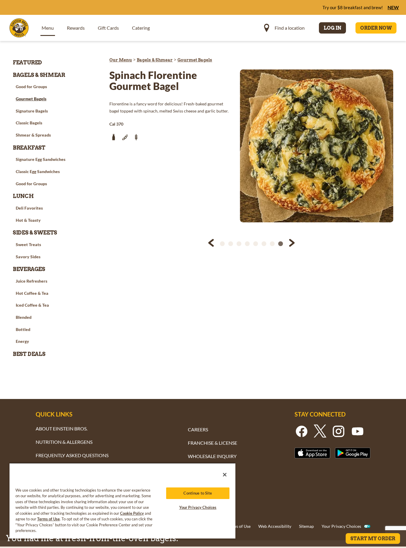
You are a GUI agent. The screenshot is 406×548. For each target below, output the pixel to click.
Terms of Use (239, 526)
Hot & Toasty (28, 220)
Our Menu (120, 60)
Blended (24, 317)
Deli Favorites (29, 207)
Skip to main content (36, 6)
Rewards (76, 28)
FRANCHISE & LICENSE (212, 443)
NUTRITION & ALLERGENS (64, 442)
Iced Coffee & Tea (32, 305)
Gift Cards (108, 28)
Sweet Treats (28, 244)
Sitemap (306, 526)
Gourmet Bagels (194, 60)
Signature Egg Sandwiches (40, 159)
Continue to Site (197, 493)
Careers (198, 429)
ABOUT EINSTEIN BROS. (61, 428)
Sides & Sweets (35, 232)
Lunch (23, 196)
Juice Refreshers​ (31, 280)
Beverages (29, 269)
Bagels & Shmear (155, 60)
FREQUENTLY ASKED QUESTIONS (72, 455)
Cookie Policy (132, 513)
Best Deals (29, 354)
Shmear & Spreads (33, 134)
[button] (211, 243)
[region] (122, 501)
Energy (22, 341)
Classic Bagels (29, 122)
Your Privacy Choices (341, 526)
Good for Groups (31, 86)
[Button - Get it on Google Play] (353, 453)
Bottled (23, 329)
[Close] (224, 474)
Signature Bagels (32, 110)
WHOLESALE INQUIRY (212, 456)
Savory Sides (28, 256)
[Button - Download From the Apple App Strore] (312, 453)
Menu (48, 28)
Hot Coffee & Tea (32, 293)
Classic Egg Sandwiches (38, 171)
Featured (27, 62)
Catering (141, 28)
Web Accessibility (274, 526)
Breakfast (29, 148)
